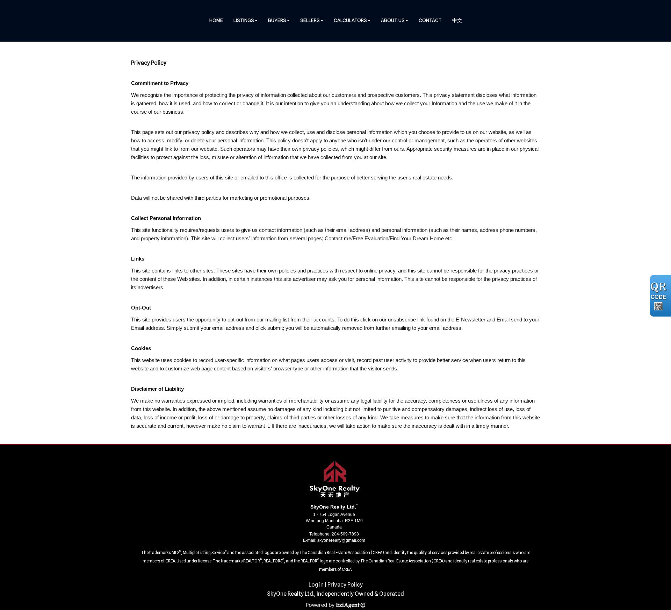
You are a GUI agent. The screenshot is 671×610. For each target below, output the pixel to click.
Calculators (350, 20)
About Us (393, 20)
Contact (430, 20)
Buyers (277, 20)
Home (216, 20)
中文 (457, 20)
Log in (316, 584)
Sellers (310, 20)
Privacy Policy (345, 584)
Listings (243, 20)
